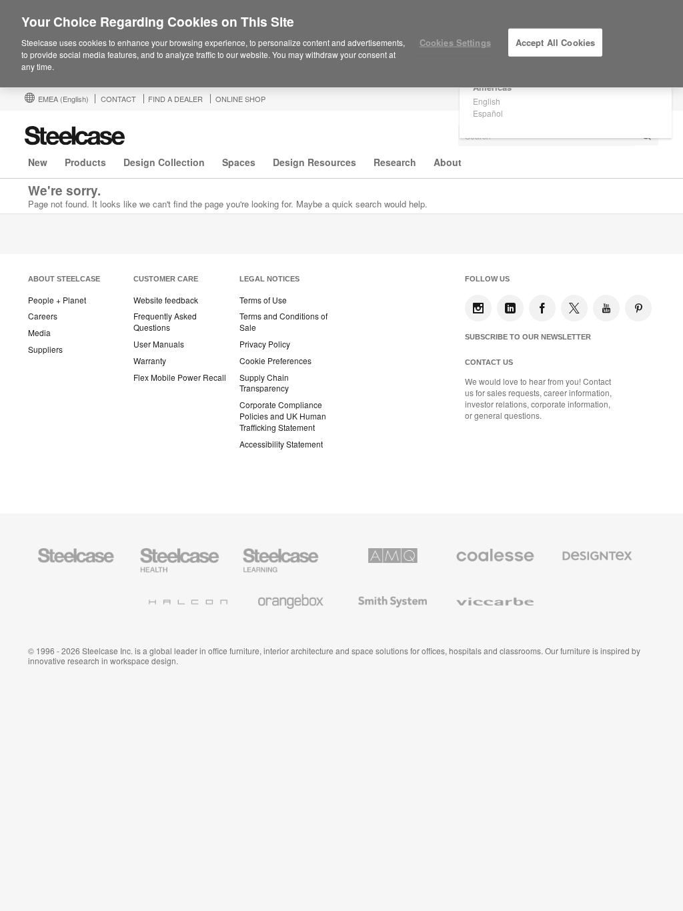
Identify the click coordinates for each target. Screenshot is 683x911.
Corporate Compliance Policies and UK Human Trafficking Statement (282, 416)
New (37, 162)
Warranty (149, 360)
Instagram (478, 308)
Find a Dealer (175, 98)
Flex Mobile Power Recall (179, 377)
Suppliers (45, 349)
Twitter (574, 308)
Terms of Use (263, 300)
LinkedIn (510, 308)
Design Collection (164, 162)
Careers (42, 316)
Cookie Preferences (275, 360)
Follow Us (487, 279)
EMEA (63, 98)
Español (488, 113)
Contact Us (489, 362)
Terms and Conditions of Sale (283, 322)
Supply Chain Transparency (264, 383)
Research (395, 162)
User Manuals (158, 344)
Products (85, 162)
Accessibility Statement (281, 444)
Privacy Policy (264, 344)
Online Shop (240, 98)
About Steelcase (64, 279)
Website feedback (165, 300)
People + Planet (57, 300)
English (486, 101)
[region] (341, 44)
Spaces (238, 162)
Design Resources (314, 162)
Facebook (542, 308)
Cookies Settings (455, 42)
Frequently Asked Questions (165, 322)
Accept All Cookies (555, 42)
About (448, 162)
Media (39, 332)
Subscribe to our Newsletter (528, 337)
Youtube (606, 308)
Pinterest (638, 308)
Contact (118, 98)
